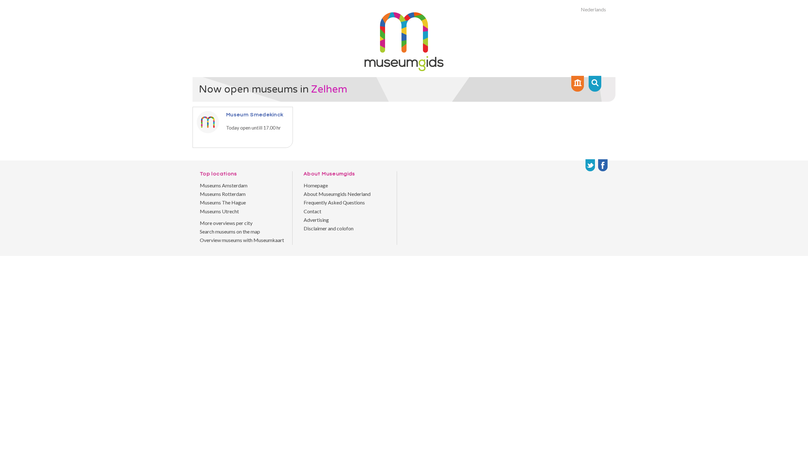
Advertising (316, 220)
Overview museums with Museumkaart (242, 240)
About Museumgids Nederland (337, 194)
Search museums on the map (230, 231)
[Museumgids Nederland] (404, 69)
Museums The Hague (223, 202)
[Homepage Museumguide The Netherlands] (577, 84)
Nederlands (593, 9)
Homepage (316, 185)
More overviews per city (226, 223)
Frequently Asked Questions (334, 202)
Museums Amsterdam (223, 185)
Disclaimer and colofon (329, 228)
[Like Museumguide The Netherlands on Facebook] (603, 165)
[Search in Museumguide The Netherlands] (595, 84)
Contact (312, 211)
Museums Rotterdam (223, 194)
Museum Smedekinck (254, 114)
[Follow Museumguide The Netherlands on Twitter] (590, 165)
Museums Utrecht (219, 211)
